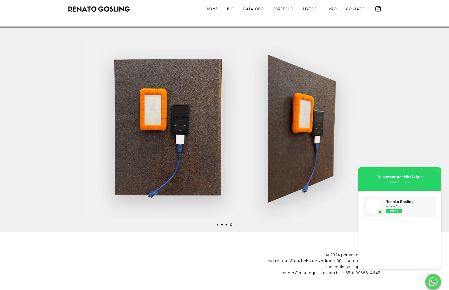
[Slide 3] (231, 225)
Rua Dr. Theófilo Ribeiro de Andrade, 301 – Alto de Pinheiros (323, 261)
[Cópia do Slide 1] (222, 224)
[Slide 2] (226, 224)
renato (288, 273)
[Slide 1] (217, 224)
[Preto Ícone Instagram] (378, 8)
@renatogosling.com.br (317, 273)
